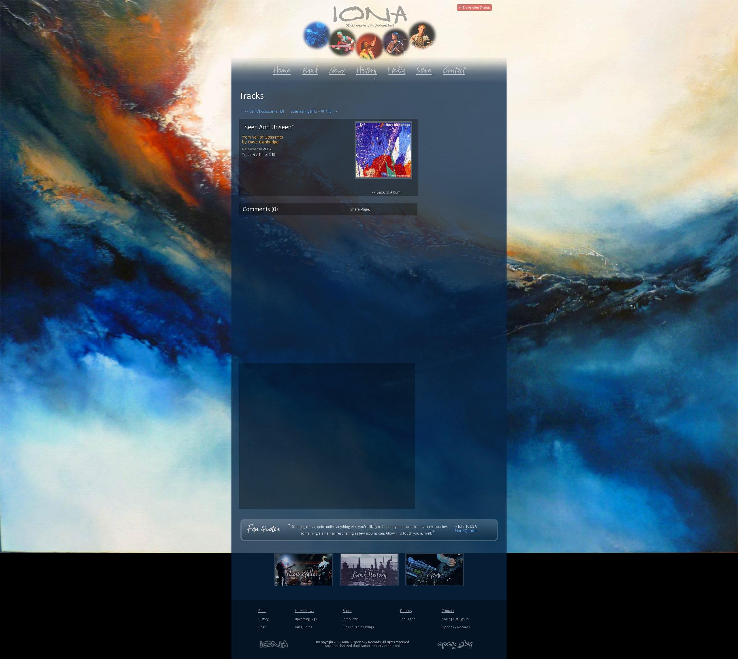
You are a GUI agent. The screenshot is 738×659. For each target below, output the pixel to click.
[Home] (282, 69)
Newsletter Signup (476, 7)
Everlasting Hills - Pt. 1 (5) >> (314, 111)
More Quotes (466, 530)
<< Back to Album (386, 192)
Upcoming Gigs (306, 619)
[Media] (396, 69)
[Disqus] (369, 287)
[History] (366, 69)
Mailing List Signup (455, 619)
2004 (267, 149)
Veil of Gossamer (267, 136)
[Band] (310, 69)
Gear (262, 627)
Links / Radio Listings (358, 627)
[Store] (424, 69)
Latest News (304, 611)
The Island (407, 619)
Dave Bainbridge (263, 141)
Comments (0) (260, 208)
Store (347, 611)
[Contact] (454, 69)
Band (262, 611)
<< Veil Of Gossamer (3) (264, 111)
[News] (337, 69)
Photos (406, 611)
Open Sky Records (456, 627)
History (263, 619)
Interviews (350, 619)
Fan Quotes (303, 627)
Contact (448, 611)
